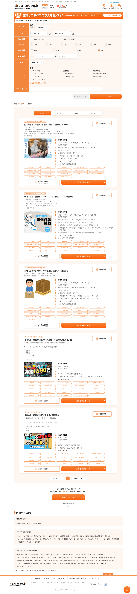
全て (109, 45)
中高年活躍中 (97, 76)
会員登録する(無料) (67, 497)
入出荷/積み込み (63, 379)
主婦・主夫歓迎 (38, 74)
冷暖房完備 (81, 563)
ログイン (68, 506)
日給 (57, 50)
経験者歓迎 (96, 71)
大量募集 (73, 563)
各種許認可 (61, 578)
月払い (55, 557)
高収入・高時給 (72, 557)
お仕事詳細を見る (83, 182)
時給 (35, 50)
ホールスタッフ (79, 539)
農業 (67, 536)
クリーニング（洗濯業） (24, 539)
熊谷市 (18, 523)
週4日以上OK (103, 557)
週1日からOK (82, 557)
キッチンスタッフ (90, 539)
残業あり (49, 563)
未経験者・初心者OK (100, 74)
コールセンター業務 (103, 539)
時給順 (59, 113)
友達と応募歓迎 (65, 563)
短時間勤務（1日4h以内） (68, 560)
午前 (50, 45)
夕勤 (79, 45)
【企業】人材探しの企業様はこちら (113, 2)
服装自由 (42, 563)
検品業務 (55, 536)
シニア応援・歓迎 (69, 76)
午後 (65, 45)
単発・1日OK (48, 560)
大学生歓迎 (36, 71)
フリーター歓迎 (68, 74)
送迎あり (112, 560)
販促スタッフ (68, 539)
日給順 (76, 113)
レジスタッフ (37, 539)
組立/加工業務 (47, 536)
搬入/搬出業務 (84, 536)
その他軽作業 (74, 536)
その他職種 (36, 542)
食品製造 (62, 536)
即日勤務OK (38, 560)
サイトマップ (96, 578)
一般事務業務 (115, 539)
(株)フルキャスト (55, 583)
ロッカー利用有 (90, 563)
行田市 (29, 523)
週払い (50, 557)
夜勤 (94, 45)
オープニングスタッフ (40, 79)
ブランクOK (37, 76)
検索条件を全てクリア (81, 96)
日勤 (35, 45)
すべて (103, 50)
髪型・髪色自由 (101, 563)
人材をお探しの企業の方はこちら (77, 578)
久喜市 (35, 523)
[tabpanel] (38, 148)
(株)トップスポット (82, 583)
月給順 (93, 113)
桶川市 (40, 523)
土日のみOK (112, 557)
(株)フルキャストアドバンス (68, 583)
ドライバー (28, 542)
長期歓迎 (56, 560)
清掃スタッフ (109, 536)
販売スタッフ (62, 450)
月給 (79, 50)
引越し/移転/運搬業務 (96, 536)
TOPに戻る (108, 574)
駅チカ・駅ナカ (95, 560)
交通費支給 (104, 560)
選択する (35, 62)
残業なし (56, 563)
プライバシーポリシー (96, 584)
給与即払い (62, 557)
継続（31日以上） (70, 39)
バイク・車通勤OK (83, 560)
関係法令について (49, 578)
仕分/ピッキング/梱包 (65, 161)
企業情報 (37, 578)
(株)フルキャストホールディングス (40, 583)
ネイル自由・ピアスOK (23, 566)
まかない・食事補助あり (24, 563)
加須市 (24, 523)
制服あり (36, 563)
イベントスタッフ (57, 539)
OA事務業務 (20, 542)
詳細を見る (102, 123)
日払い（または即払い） (39, 557)
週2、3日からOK (92, 557)
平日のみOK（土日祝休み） (25, 560)
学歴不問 (66, 71)
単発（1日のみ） (39, 39)
